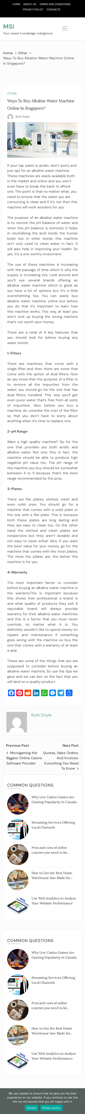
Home (16, 4)
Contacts (53, 9)
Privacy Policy (33, 9)
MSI (8, 26)
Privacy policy (51, 1108)
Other (12, 93)
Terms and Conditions (55, 4)
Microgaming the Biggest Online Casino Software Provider (24, 758)
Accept (31, 1108)
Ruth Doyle (22, 116)
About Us (29, 4)
